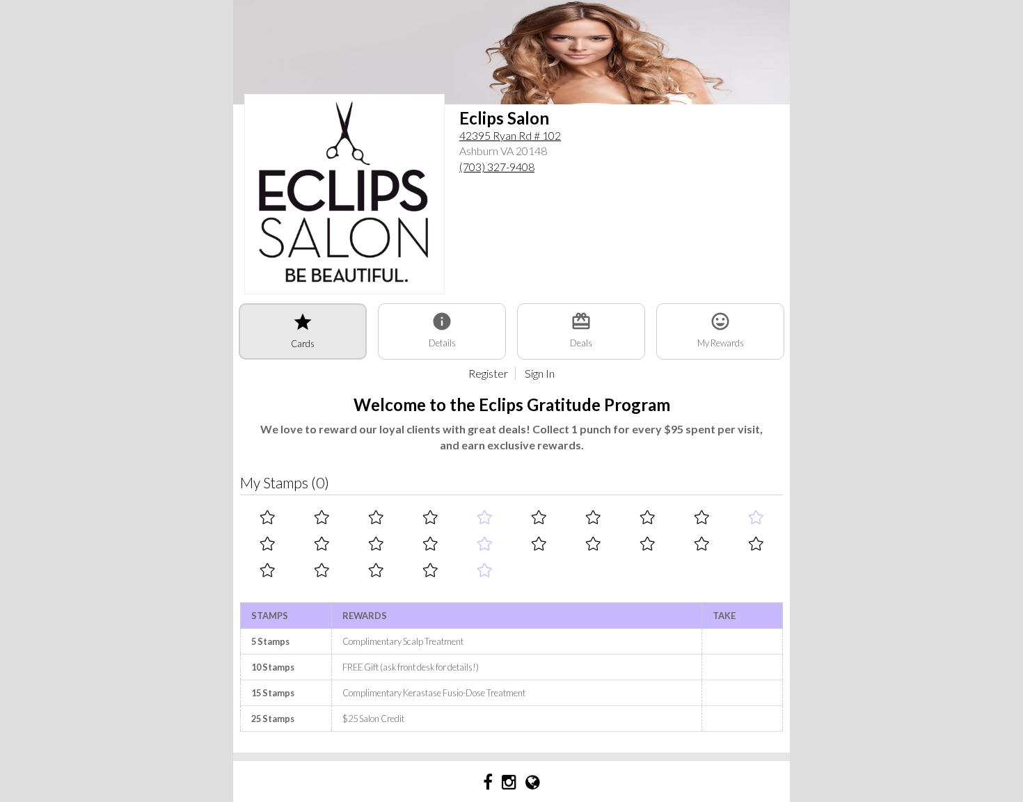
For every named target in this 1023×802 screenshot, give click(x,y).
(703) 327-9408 (496, 166)
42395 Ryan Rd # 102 (510, 135)
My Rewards (720, 329)
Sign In (540, 373)
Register (488, 373)
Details (442, 329)
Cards (303, 330)
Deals (581, 329)
